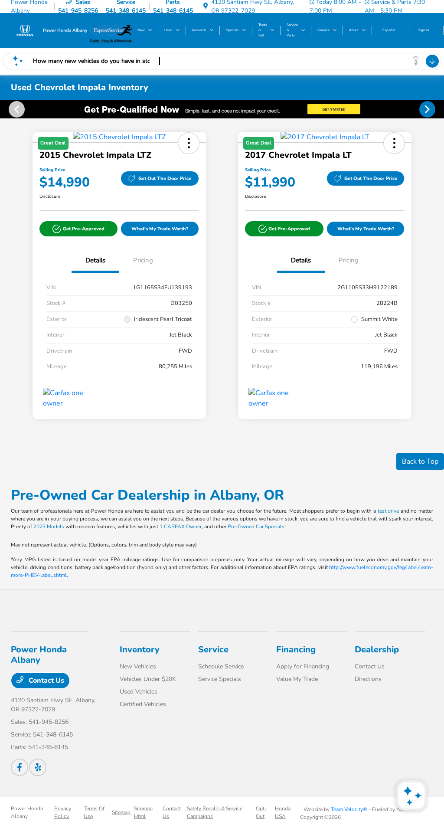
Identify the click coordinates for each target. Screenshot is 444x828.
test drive (388, 510)
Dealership (377, 649)
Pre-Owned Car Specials (256, 526)
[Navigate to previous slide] (6, 108)
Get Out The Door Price (164, 178)
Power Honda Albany (27, 812)
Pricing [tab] (143, 260)
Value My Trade (297, 679)
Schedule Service (221, 666)
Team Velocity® (349, 809)
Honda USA (283, 812)
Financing (296, 649)
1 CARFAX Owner (181, 526)
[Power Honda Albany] (50, 30)
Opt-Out (261, 812)
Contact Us (45, 680)
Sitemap (121, 812)
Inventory (140, 649)
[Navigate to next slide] (437, 108)
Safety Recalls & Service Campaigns (214, 812)
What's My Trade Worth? (159, 229)
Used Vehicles (138, 691)
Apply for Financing (302, 666)
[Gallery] (222, 109)
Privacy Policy (62, 812)
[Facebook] (19, 767)
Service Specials (219, 679)
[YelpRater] (37, 767)
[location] (205, 6)
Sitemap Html (143, 812)
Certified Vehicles (143, 704)
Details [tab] (95, 260)
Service (213, 649)
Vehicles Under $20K (148, 679)
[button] (78, 228)
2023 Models (48, 526)
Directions (368, 679)
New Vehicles (138, 666)
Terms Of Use (94, 812)
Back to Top (420, 461)
